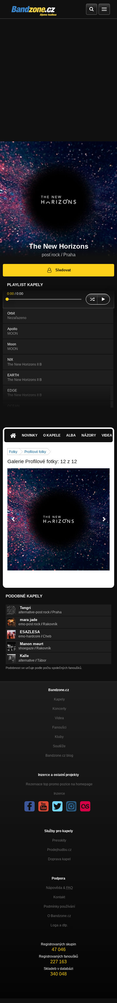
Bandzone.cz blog (59, 756)
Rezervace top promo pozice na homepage (59, 784)
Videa (59, 718)
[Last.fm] (85, 806)
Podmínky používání (59, 906)
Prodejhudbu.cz (59, 850)
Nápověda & (59, 888)
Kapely (59, 699)
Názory (89, 435)
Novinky (29, 435)
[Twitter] (57, 806)
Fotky (13, 452)
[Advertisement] (58, 80)
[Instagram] (71, 806)
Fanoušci (59, 727)
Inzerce (59, 794)
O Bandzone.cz (59, 916)
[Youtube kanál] (43, 806)
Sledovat (63, 270)
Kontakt (59, 897)
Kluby (59, 737)
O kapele (51, 435)
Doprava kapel (59, 859)
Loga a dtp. (59, 925)
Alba (71, 435)
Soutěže (59, 746)
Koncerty (59, 709)
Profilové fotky (35, 452)
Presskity (59, 840)
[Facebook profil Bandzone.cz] (29, 806)
